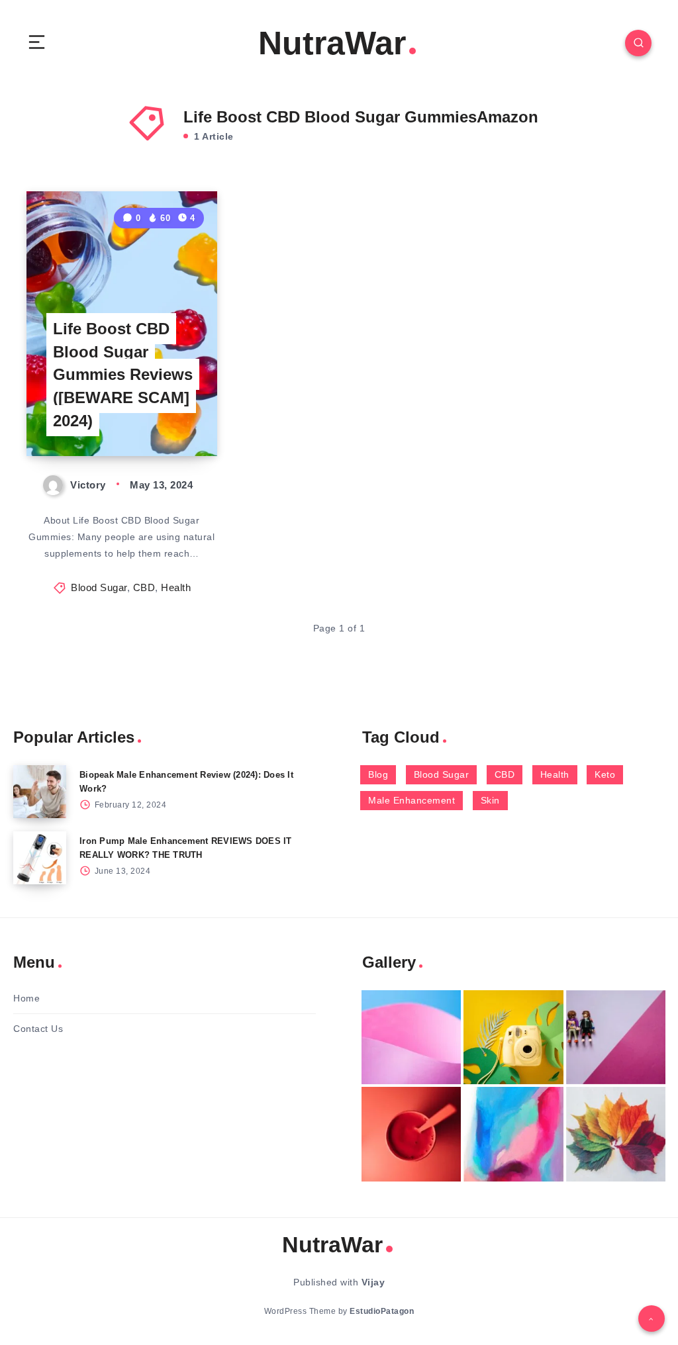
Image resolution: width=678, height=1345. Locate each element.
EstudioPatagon (382, 1311)
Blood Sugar (99, 587)
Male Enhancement (411, 800)
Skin (490, 800)
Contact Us (38, 1028)
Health (176, 587)
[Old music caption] (615, 1037)
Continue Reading (171, 418)
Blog (378, 774)
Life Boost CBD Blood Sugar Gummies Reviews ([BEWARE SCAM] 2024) (123, 375)
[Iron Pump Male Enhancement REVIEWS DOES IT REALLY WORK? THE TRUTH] (39, 857)
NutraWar (332, 43)
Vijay (373, 1282)
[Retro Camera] (513, 1037)
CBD (144, 587)
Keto (605, 774)
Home (26, 998)
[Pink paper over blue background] (411, 1037)
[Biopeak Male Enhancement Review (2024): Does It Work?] (39, 791)
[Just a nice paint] (513, 1134)
